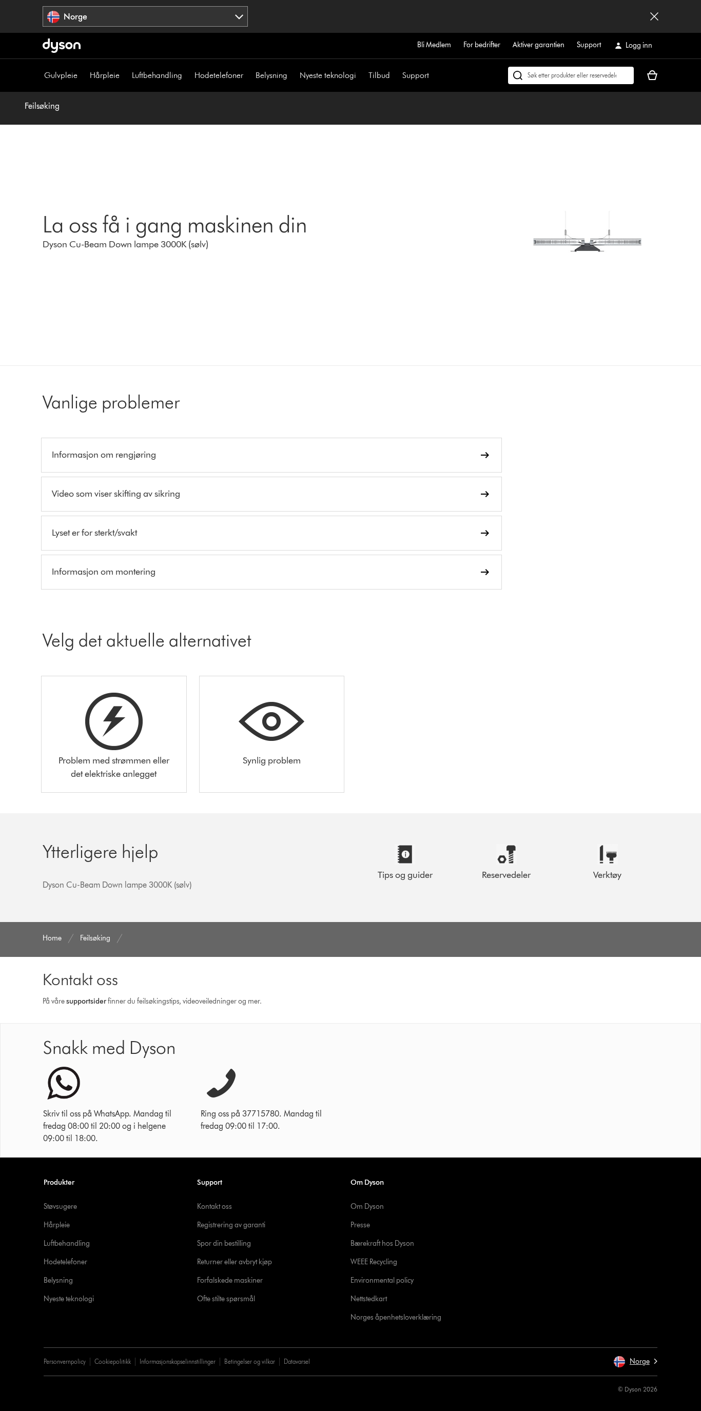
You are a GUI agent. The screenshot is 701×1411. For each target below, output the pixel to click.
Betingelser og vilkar (249, 1361)
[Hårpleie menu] (125, 75)
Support (589, 45)
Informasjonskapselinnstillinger (178, 1361)
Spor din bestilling (224, 1243)
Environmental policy (382, 1280)
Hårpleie (105, 75)
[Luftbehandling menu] (187, 75)
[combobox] (145, 16)
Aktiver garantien (538, 45)
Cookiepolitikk (112, 1361)
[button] (635, 1362)
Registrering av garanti (231, 1225)
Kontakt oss (214, 1206)
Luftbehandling (157, 75)
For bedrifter (481, 45)
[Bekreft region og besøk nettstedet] (654, 16)
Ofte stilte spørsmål (226, 1299)
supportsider (86, 1001)
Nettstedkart (368, 1299)
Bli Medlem (434, 45)
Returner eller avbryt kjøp (234, 1262)
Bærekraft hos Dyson (382, 1243)
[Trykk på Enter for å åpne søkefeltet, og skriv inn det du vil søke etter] (571, 75)
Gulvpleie (60, 75)
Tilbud (379, 75)
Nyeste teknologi (328, 75)
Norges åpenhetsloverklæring (395, 1317)
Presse (360, 1225)
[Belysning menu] (292, 75)
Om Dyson (367, 1206)
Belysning (271, 75)
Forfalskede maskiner (230, 1280)
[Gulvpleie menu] (82, 75)
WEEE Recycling (373, 1262)
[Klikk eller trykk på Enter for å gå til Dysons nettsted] (62, 45)
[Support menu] (434, 75)
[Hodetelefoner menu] (248, 75)
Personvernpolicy (65, 1361)
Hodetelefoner (218, 75)
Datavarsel (297, 1361)
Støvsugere (60, 1206)
